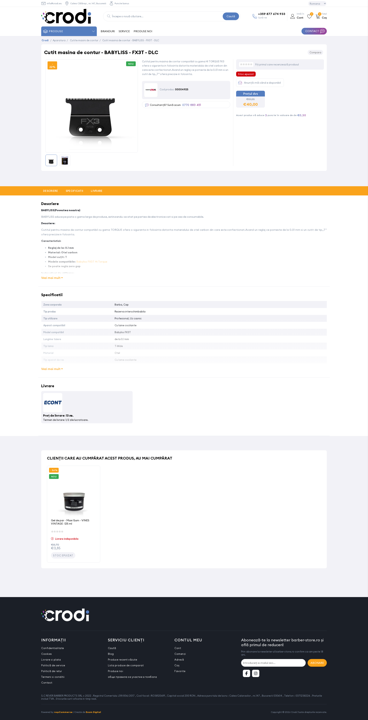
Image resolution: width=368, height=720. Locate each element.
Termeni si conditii (53, 676)
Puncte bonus (122, 3)
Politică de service (53, 665)
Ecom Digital (93, 712)
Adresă (179, 659)
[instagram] (255, 673)
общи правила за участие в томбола (132, 676)
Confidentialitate (52, 648)
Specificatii (74, 191)
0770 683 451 (191, 105)
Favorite (179, 671)
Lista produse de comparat (126, 665)
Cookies (46, 653)
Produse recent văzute (122, 659)
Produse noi (115, 671)
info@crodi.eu (54, 3)
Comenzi (180, 653)
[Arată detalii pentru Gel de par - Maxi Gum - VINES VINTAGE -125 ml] (73, 492)
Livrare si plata (51, 659)
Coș (177, 665)
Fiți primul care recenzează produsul (277, 64)
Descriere (50, 191)
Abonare (317, 663)
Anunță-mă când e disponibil (262, 82)
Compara (315, 52)
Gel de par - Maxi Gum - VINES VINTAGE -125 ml (70, 522)
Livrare (96, 191)
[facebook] (246, 673)
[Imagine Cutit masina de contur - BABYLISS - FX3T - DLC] (92, 148)
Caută (231, 16)
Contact (46, 682)
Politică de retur (51, 671)
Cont (177, 648)
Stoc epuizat (63, 555)
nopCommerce (63, 712)
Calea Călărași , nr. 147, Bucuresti (88, 3)
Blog (111, 653)
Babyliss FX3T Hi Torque (91, 261)
